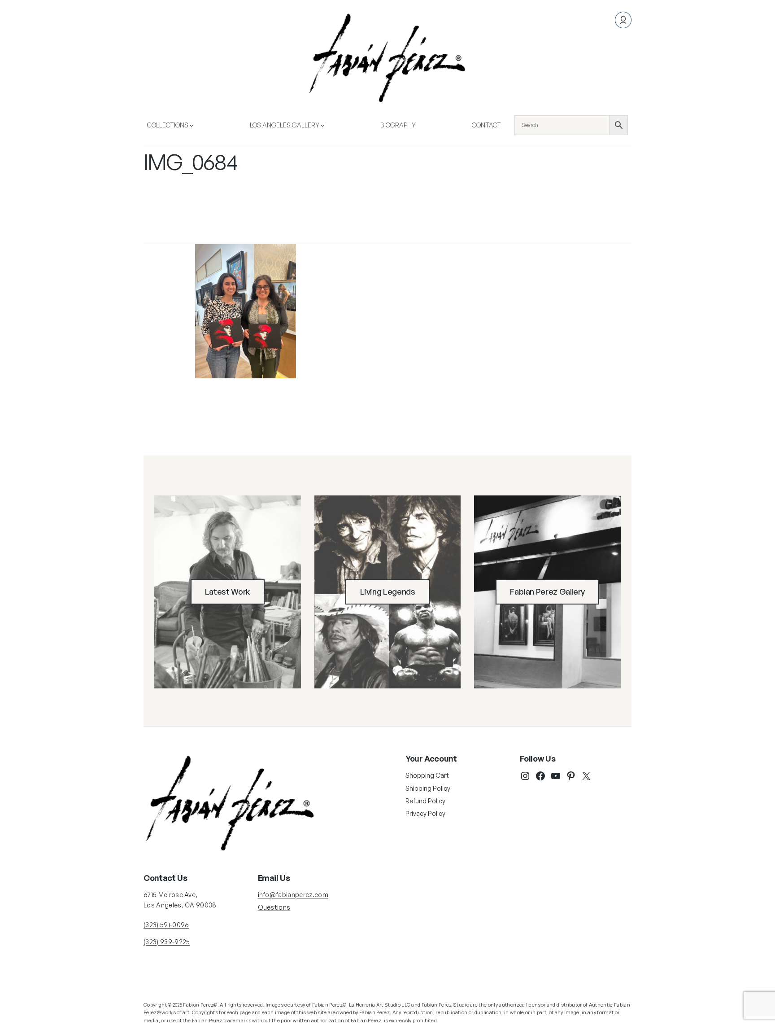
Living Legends (387, 591)
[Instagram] (525, 776)
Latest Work (227, 591)
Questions (274, 907)
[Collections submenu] (191, 125)
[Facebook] (540, 776)
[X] (586, 776)
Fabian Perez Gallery (547, 591)
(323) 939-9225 (167, 942)
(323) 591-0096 (166, 925)
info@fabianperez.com (293, 894)
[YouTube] (555, 776)
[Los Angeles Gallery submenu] (322, 125)
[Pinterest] (571, 776)
